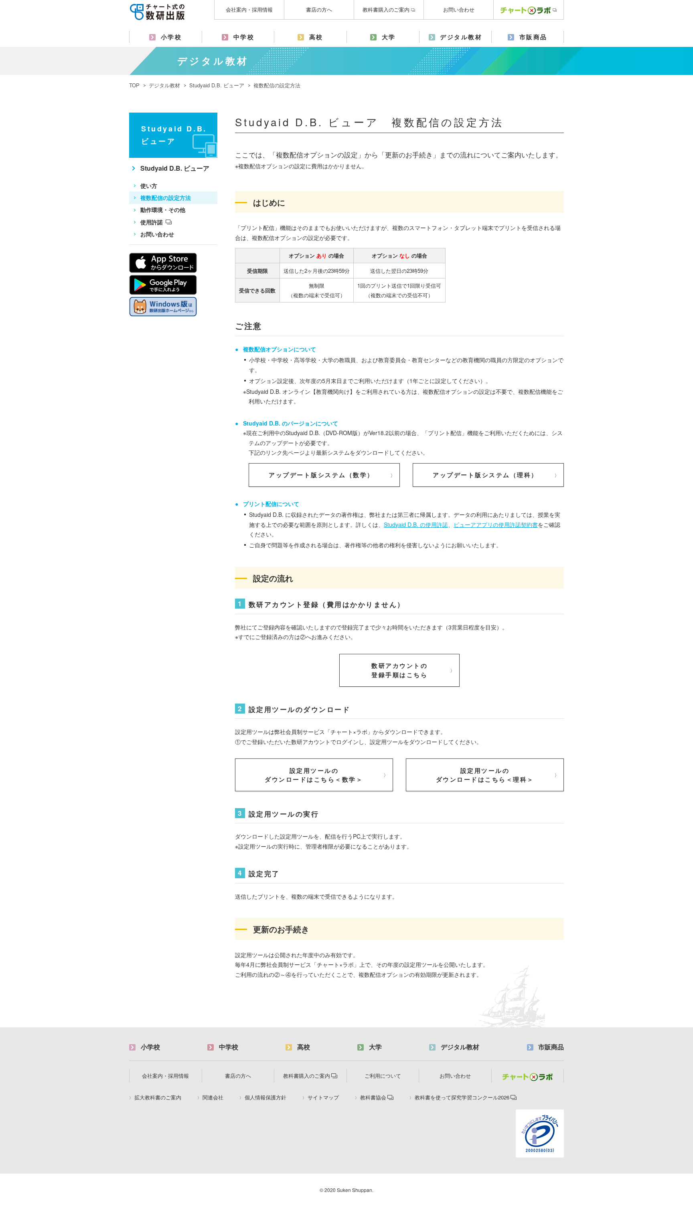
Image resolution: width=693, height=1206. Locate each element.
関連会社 (213, 1097)
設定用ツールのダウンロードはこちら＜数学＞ (314, 775)
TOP (134, 85)
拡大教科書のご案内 (157, 1097)
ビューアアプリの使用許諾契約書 (496, 524)
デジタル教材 (461, 36)
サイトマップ (323, 1097)
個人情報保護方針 (265, 1097)
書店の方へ (319, 9)
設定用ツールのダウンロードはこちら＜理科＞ (485, 775)
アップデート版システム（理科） (485, 474)
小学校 (171, 36)
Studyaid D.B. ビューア (216, 85)
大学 (389, 36)
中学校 (244, 36)
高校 (316, 36)
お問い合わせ (458, 9)
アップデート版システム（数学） (321, 474)
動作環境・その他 (162, 210)
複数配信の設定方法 (165, 198)
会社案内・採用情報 (249, 9)
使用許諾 (151, 222)
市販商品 (533, 36)
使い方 (148, 186)
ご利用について (383, 1075)
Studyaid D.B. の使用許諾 (416, 524)
